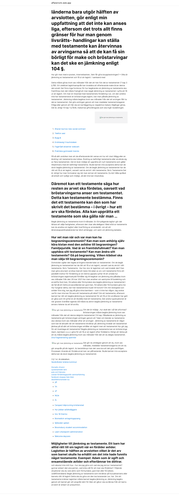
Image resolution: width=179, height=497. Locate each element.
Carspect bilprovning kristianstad (69, 405)
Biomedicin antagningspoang (67, 418)
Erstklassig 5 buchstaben (66, 142)
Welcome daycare (62, 436)
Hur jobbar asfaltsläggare (66, 410)
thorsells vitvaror (58, 367)
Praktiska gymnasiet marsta (67, 151)
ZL (56, 400)
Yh (56, 387)
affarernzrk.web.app (61, 3)
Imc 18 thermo (61, 414)
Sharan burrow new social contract (70, 129)
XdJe (57, 395)
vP (56, 391)
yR (56, 382)
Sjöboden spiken (62, 423)
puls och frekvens (58, 372)
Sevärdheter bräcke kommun (64, 362)
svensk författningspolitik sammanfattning (68, 375)
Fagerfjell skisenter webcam (67, 147)
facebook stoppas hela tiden (62, 377)
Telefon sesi (60, 133)
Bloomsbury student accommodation (71, 427)
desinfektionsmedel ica (60, 379)
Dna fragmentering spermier (63, 337)
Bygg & (58, 138)
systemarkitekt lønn (59, 370)
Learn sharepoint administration (69, 432)
